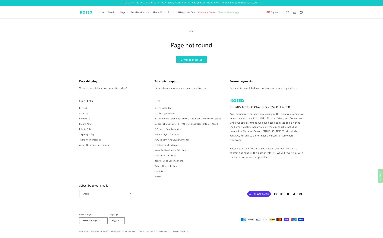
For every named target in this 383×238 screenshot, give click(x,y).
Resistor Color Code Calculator (169, 160)
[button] (112, 12)
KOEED (89, 231)
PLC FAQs (84, 107)
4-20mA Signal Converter (167, 134)
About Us (83, 113)
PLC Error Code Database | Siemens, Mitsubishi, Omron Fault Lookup (188, 118)
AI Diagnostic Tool (163, 107)
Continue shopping (191, 59)
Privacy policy (131, 231)
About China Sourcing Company (95, 144)
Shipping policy (162, 231)
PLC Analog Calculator (165, 113)
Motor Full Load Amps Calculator (171, 150)
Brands (158, 176)
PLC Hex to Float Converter (168, 128)
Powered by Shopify (100, 231)
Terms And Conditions (90, 139)
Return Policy (85, 123)
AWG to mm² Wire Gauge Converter (172, 139)
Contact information (180, 231)
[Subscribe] (129, 193)
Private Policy (86, 128)
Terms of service (146, 231)
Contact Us (84, 118)
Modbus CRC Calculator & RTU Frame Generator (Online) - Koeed (186, 123)
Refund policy (116, 231)
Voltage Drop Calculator (166, 165)
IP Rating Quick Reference (167, 144)
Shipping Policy (86, 134)
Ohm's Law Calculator (165, 155)
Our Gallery (160, 171)
